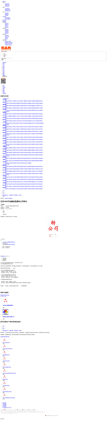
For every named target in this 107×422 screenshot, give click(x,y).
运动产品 (29, 141)
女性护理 (29, 139)
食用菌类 (29, 123)
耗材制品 (37, 150)
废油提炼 (41, 158)
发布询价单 (7, 4)
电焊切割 (18, 113)
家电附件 (10, 166)
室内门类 (37, 110)
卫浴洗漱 (6, 139)
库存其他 (22, 147)
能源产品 (29, 158)
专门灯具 (33, 120)
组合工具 (6, 116)
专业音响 (18, 154)
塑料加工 (25, 105)
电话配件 (29, 152)
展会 (3, 89)
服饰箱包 (14, 116)
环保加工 (25, 162)
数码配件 (22, 150)
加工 (3, 65)
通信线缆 (41, 152)
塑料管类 (10, 105)
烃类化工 (22, 100)
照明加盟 (29, 120)
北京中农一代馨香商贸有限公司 (9, 242)
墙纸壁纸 (22, 110)
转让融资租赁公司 (6, 354)
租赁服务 (22, 188)
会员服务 (4, 406)
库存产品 (10, 123)
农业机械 (33, 113)
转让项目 (18, 188)
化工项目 (10, 188)
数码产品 (18, 150)
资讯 (3, 88)
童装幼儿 (22, 126)
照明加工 (41, 120)
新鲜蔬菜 (41, 123)
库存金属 (14, 160)
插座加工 (25, 173)
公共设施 (10, 162)
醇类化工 (10, 100)
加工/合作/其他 (6, 174)
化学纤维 (6, 131)
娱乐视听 (14, 166)
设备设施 (14, 147)
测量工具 (41, 116)
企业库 (4, 87)
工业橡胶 (22, 105)
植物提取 (6, 123)
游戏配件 (33, 144)
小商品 (6, 43)
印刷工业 (10, 113)
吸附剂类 (25, 103)
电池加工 (10, 173)
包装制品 (29, 179)
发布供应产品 (7, 9)
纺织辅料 (22, 131)
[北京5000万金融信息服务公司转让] (5, 303)
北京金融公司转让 (6, 385)
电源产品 (37, 173)
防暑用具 (22, 139)
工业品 (9, 41)
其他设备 (29, 162)
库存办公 (22, 181)
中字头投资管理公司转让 (7, 348)
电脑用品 (33, 150)
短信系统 (25, 152)
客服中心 (4, 20)
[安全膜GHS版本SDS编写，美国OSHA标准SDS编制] (5, 314)
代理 (11, 43)
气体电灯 (14, 120)
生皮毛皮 (14, 123)
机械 (3, 63)
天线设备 (14, 152)
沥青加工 (37, 158)
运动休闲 (29, 144)
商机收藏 (6, 14)
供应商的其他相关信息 (4, 336)
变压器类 (14, 171)
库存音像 (14, 181)
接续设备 (37, 152)
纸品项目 (29, 188)
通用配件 (10, 116)
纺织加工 (37, 131)
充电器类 (41, 173)
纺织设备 (41, 113)
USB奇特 (37, 139)
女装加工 (14, 126)
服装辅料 (18, 131)
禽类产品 (18, 123)
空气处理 (18, 162)
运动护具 (10, 141)
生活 (3, 71)
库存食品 (18, 133)
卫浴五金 (10, 110)
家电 (3, 68)
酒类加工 (10, 133)
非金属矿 (6, 160)
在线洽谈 (6, 31)
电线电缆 (29, 173)
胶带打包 (25, 179)
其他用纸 (37, 107)
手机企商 (6, 33)
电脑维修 (29, 150)
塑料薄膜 (18, 105)
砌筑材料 (14, 110)
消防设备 (25, 118)
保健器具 (6, 141)
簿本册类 (41, 181)
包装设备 (29, 113)
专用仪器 (10, 168)
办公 (3, 69)
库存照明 (6, 120)
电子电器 (22, 162)
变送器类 (22, 168)
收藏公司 (10, 198)
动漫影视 (18, 144)
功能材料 (41, 110)
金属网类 (41, 160)
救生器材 (41, 118)
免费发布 (4, 93)
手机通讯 (10, 150)
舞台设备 (33, 154)
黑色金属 (25, 160)
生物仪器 (14, 168)
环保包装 (18, 179)
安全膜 (20, 195)
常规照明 (33, 110)
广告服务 (4, 405)
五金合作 (6, 188)
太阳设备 (10, 158)
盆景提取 (38, 123)
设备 (3, 72)
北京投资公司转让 (6, 360)
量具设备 (6, 168)
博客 (8, 36)
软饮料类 (6, 133)
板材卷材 (22, 160)
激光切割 (4, 62)
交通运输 (14, 113)
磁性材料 (18, 160)
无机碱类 (33, 100)
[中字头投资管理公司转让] (4, 347)
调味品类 (41, 133)
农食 (9, 43)
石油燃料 (6, 158)
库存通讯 (6, 152)
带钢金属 (37, 160)
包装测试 (25, 168)
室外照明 (10, 120)
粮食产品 (22, 123)
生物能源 (18, 158)
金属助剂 (29, 103)
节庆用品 (14, 137)
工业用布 (41, 131)
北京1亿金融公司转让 (7, 367)
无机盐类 (6, 100)
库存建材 (29, 110)
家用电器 (22, 166)
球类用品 (14, 141)
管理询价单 (7, 6)
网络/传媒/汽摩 (6, 145)
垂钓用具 (41, 141)
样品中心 (10, 44)
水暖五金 (37, 116)
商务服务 (6, 113)
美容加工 (10, 186)
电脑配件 (25, 150)
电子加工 (22, 171)
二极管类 (33, 171)
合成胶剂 (37, 103)
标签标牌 (22, 179)
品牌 (3, 91)
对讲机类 (22, 152)
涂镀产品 (10, 160)
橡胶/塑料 (11, 195)
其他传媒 (29, 154)
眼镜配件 (33, 181)
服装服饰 (6, 42)
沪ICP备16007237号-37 (7, 407)
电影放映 (37, 154)
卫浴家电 (6, 166)
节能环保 (14, 162)
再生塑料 (14, 105)
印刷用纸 (6, 107)
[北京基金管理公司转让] (4, 390)
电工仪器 (41, 168)
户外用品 (37, 141)
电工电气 (14, 173)
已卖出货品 (7, 8)
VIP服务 (4, 16)
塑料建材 (18, 110)
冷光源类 (37, 120)
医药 (3, 74)
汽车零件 (41, 147)
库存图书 (18, 181)
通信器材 (10, 152)
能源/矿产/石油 (6, 155)
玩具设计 (10, 144)
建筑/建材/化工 (6, 98)
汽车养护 (25, 147)
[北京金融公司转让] (4, 384)
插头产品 (18, 173)
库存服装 (6, 126)
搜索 (2, 59)
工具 (3, 64)
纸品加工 (22, 107)
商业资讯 (6, 35)
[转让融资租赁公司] (4, 353)
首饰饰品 (37, 137)
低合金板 (29, 160)
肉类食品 (22, 133)
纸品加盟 (14, 107)
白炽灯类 (18, 120)
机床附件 (37, 113)
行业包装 (6, 179)
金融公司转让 (5, 379)
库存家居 (10, 139)
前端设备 (25, 154)
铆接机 (4, 75)
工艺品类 (10, 137)
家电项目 (41, 188)
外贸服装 (41, 126)
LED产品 (37, 171)
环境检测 (29, 168)
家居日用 (25, 137)
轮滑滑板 (18, 141)
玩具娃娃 (22, 144)
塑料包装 (10, 179)
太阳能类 (33, 173)
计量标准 (37, 168)
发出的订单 (7, 3)
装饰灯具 (25, 110)
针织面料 (25, 131)
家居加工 (18, 139)
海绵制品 (29, 100)
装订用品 (6, 181)
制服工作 (37, 126)
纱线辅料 (29, 131)
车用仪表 (33, 168)
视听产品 (25, 166)
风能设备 (14, 158)
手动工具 (18, 116)
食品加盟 (33, 133)
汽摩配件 (29, 147)
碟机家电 (33, 166)
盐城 (3, 70)
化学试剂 (10, 103)
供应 (3, 86)
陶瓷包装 (41, 179)
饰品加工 (22, 137)
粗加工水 (29, 133)
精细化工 (14, 188)
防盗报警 (18, 118)
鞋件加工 (29, 186)
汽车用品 (37, 147)
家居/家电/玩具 (6, 134)
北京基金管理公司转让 (7, 391)
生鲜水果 (25, 123)
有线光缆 (41, 154)
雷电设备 (37, 118)
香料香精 (18, 103)
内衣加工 (25, 126)
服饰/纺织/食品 (6, 124)
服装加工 (10, 126)
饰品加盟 (41, 137)
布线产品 (33, 152)
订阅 (3, 196)
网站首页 (4, 402)
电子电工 (41, 105)
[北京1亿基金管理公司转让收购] (4, 396)
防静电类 (6, 173)
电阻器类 (41, 171)
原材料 (6, 41)
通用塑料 (6, 105)
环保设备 (25, 113)
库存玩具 (6, 144)
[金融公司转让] (4, 378)
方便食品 (37, 133)
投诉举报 (6, 27)
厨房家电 (29, 166)
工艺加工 (18, 137)
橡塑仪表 (18, 168)
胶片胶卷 (10, 181)
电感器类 (10, 171)
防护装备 (6, 118)
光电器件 (25, 171)
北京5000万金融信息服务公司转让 (9, 373)
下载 (3, 92)
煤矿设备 (22, 158)
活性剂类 (22, 103)
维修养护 (6, 147)
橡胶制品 (33, 105)
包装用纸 (33, 107)
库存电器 (37, 166)
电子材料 (6, 171)
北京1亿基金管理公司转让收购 (9, 397)
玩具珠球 (25, 144)
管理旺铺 (6, 13)
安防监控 (10, 118)
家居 (3, 67)
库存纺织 (10, 131)
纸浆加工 (18, 107)
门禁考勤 (22, 118)
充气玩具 (14, 144)
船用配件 (29, 116)
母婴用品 (33, 139)
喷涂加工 (6, 186)
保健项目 (37, 188)
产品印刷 (25, 186)
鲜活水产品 (33, 123)
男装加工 (18, 126)
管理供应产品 (7, 10)
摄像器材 (14, 154)
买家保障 (6, 23)
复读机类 (25, 181)
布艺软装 (14, 139)
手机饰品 (6, 137)
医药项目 (33, 188)
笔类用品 (29, 181)
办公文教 (22, 116)
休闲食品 (25, 133)
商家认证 (6, 24)
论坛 (6, 36)
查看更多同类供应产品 (4, 295)
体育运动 (22, 141)
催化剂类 (33, 103)
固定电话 (18, 152)
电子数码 (33, 137)
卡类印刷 (14, 186)
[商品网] (6, 50)
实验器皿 (37, 100)
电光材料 (25, 120)
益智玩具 (41, 144)
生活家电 (18, 166)
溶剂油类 (33, 158)
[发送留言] (13, 244)
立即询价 (4, 214)
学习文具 (37, 181)
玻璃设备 (22, 113)
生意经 (6, 38)
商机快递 (6, 30)
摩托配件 (10, 147)
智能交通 (14, 118)
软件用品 (41, 150)
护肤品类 (40, 139)
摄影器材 (10, 154)
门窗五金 (25, 116)
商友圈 (6, 37)
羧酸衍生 (25, 100)
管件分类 (6, 110)
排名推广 (6, 15)
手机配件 (14, 150)
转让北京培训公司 (6, 342)
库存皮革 (14, 131)
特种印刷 (18, 186)
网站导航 (4, 21)
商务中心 (4, 1)
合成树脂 (14, 100)
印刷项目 (25, 188)
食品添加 (14, 103)
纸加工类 (25, 107)
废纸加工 (10, 107)
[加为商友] (9, 244)
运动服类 (29, 126)
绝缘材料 (22, 173)
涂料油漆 (41, 103)
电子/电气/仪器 (6, 164)
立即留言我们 (7, 17)
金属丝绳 (33, 160)
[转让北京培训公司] (4, 341)
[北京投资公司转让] (4, 359)
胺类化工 (41, 100)
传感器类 (29, 171)
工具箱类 (33, 116)
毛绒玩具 (37, 144)
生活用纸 (29, 107)
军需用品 (29, 118)
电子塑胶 (29, 105)
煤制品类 (25, 158)
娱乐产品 (25, 141)
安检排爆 (33, 118)
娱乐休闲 (33, 141)
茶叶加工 (14, 133)
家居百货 (10, 42)
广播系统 (6, 154)
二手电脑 (6, 150)
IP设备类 (22, 154)
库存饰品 (29, 137)
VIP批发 (6, 44)
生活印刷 (22, 186)
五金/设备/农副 (6, 111)
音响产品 (41, 166)
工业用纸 (41, 107)
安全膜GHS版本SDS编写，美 (8, 316)
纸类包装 (14, 179)
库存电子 (18, 171)
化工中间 (18, 100)
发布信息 (6, 198)
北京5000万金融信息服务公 (8, 305)
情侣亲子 (33, 126)
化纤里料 (33, 131)
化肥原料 (6, 103)
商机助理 (6, 29)
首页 (3, 85)
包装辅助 (37, 179)
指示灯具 (22, 120)
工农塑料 (37, 105)
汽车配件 (18, 147)
